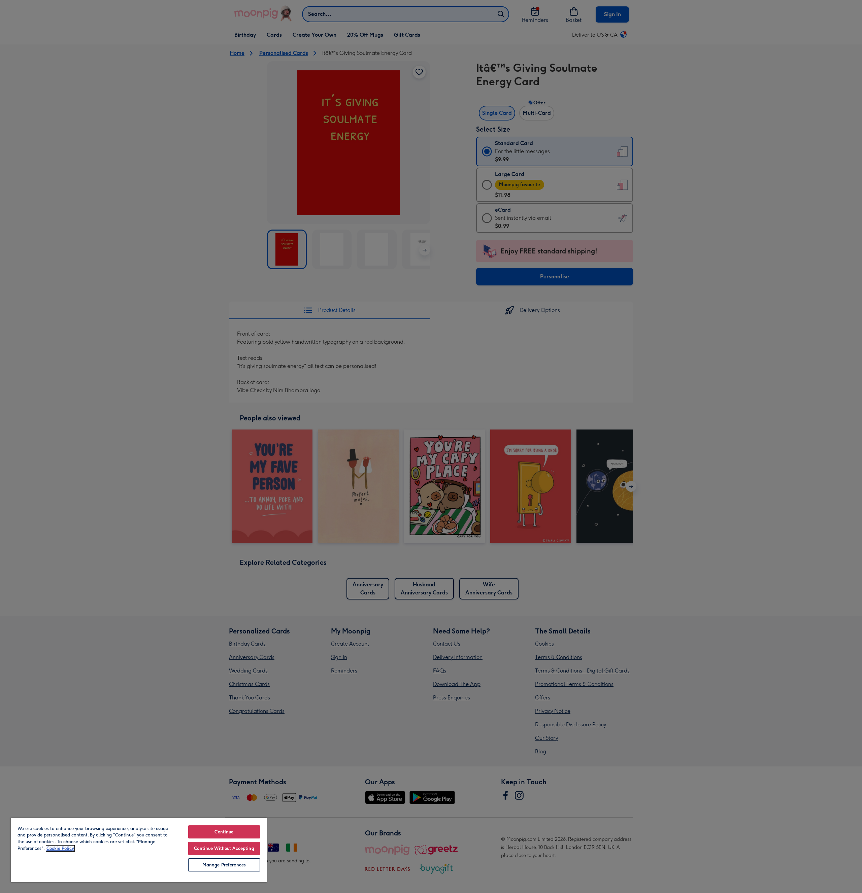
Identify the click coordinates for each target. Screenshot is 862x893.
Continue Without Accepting (224, 848)
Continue (223, 831)
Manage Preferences (224, 864)
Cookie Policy (60, 848)
